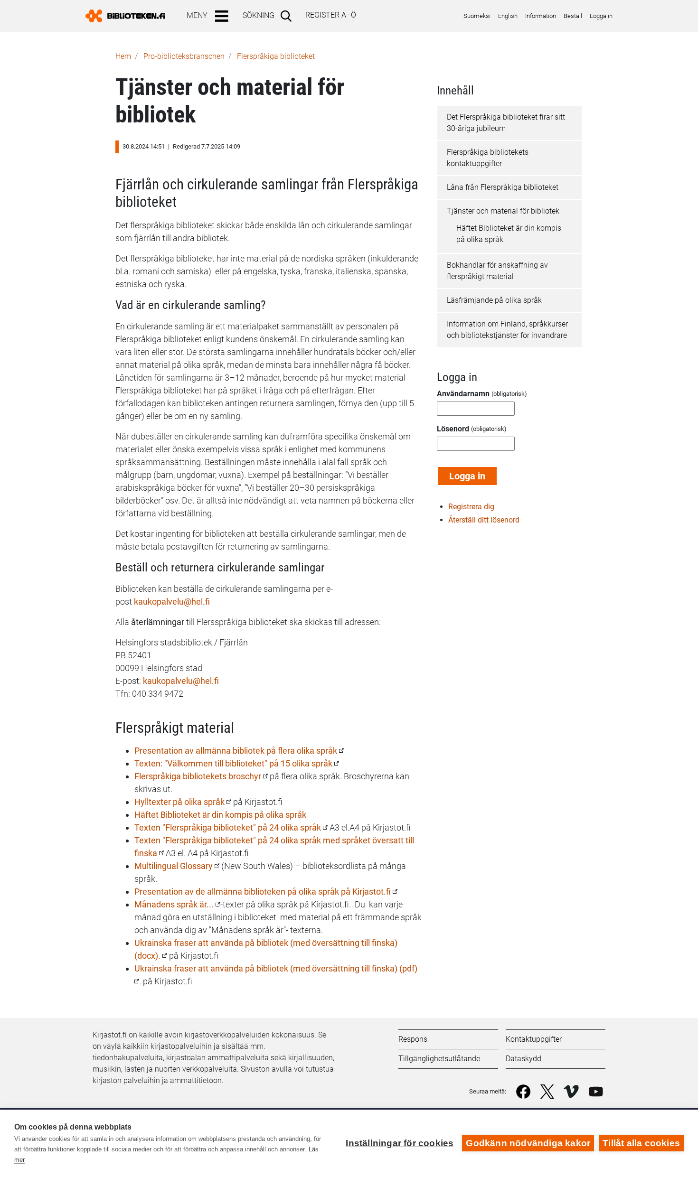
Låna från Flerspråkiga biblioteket (502, 187)
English (508, 15)
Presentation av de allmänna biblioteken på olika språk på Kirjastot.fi (262, 892)
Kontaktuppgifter (534, 1039)
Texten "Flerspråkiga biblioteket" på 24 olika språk (227, 827)
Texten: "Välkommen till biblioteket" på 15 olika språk (233, 763)
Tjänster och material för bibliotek (503, 210)
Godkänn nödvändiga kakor (528, 1143)
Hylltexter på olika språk (179, 802)
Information (540, 15)
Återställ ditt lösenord (483, 519)
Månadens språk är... (174, 904)
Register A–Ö (330, 14)
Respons (412, 1039)
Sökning (258, 15)
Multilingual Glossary (173, 866)
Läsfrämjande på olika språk (494, 300)
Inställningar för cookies (399, 1143)
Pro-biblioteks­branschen (184, 56)
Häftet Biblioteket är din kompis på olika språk (220, 815)
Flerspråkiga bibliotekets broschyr (197, 776)
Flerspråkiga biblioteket (276, 56)
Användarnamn (463, 393)
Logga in (601, 15)
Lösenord (453, 428)
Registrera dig (471, 506)
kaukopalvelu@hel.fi (181, 681)
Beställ (573, 15)
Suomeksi (476, 15)
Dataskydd (523, 1058)
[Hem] (128, 16)
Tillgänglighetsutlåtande (439, 1058)
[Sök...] (288, 16)
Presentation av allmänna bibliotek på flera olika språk (236, 751)
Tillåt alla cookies (641, 1143)
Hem (123, 56)
